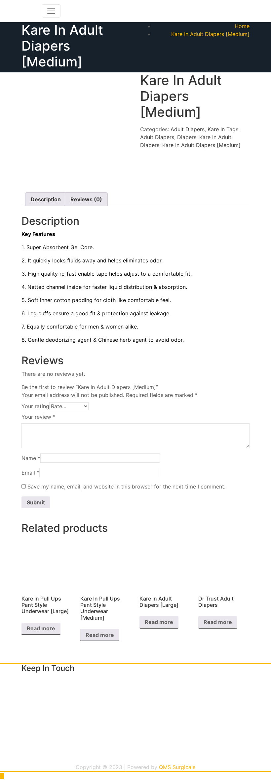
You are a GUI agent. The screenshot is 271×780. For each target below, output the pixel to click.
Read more (41, 628)
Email (30, 472)
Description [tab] (46, 199)
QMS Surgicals (177, 767)
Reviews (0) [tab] (86, 199)
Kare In (216, 129)
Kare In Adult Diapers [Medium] (210, 34)
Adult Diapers (188, 129)
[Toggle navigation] (51, 11)
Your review (38, 416)
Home (242, 26)
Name (30, 458)
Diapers (186, 137)
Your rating (35, 406)
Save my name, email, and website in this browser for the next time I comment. (126, 486)
